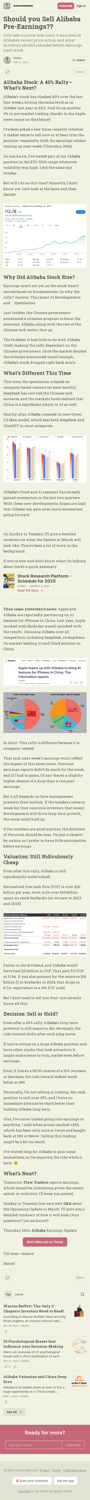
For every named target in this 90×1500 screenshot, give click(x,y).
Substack (24, 1491)
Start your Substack (34, 1481)
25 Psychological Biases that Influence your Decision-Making (33, 1344)
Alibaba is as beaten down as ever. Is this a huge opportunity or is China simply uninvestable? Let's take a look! (33, 1389)
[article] (45, 1319)
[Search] (82, 1294)
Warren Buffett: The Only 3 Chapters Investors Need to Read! (33, 1308)
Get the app (65, 1481)
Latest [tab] (19, 1294)
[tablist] (14, 1294)
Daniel (17, 58)
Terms (56, 1470)
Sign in (81, 6)
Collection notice (74, 1470)
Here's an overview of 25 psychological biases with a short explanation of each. (31, 1354)
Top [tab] (8, 1294)
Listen (81, 60)
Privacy (45, 1470)
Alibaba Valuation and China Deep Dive (34, 1379)
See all (12, 1412)
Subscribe (65, 6)
